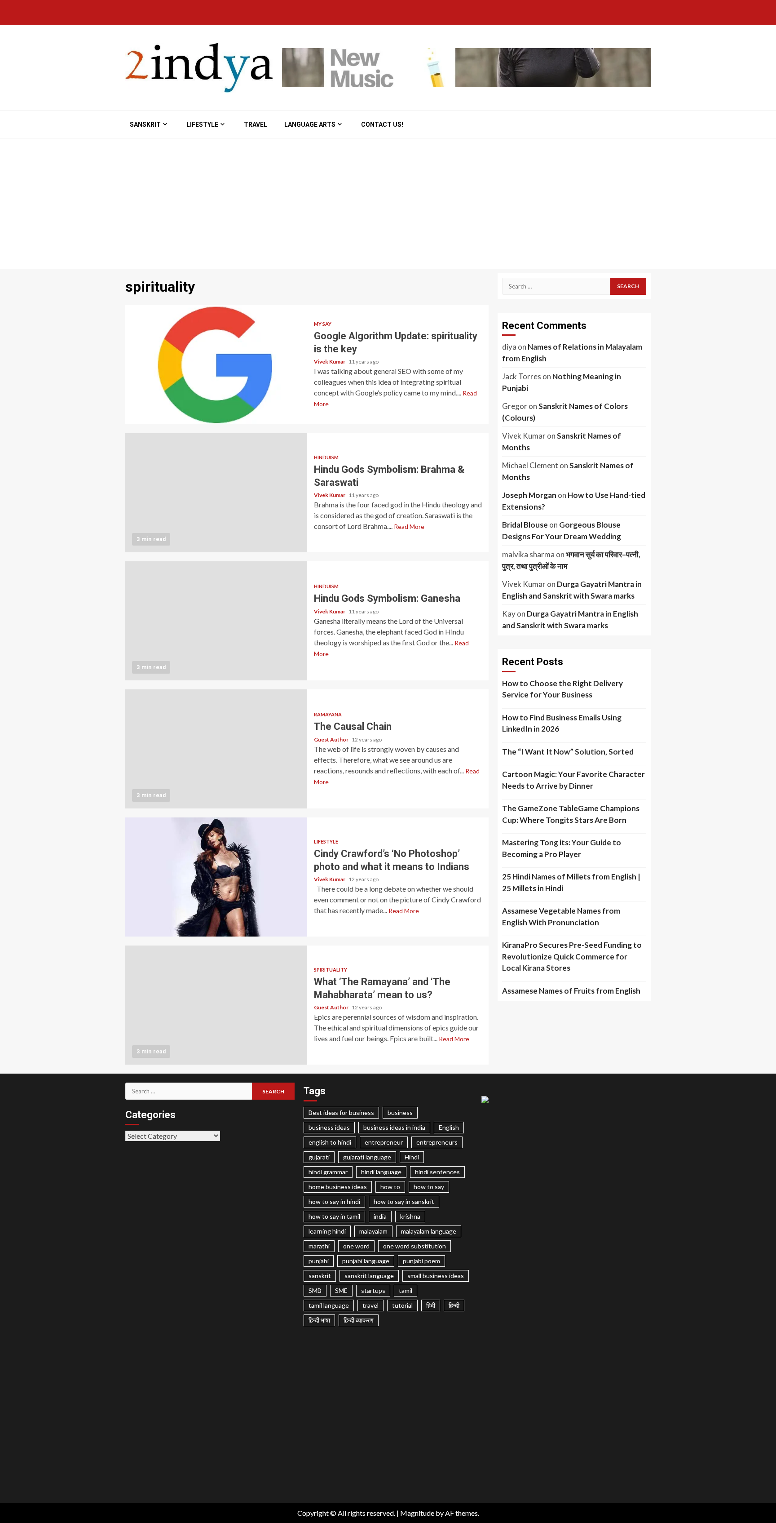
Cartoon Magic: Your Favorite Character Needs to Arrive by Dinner (573, 779)
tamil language (329, 1305)
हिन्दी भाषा (319, 1320)
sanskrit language (369, 1275)
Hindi (412, 1157)
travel (370, 1305)
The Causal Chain (216, 748)
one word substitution (414, 1246)
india (380, 1216)
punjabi (319, 1261)
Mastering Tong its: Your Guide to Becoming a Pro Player (561, 848)
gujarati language (367, 1157)
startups (373, 1290)
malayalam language (428, 1231)
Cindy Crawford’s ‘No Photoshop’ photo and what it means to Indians (216, 877)
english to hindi (330, 1142)
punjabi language (365, 1261)
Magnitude (417, 1513)
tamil (405, 1290)
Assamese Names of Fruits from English (571, 990)
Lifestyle (202, 124)
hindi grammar (328, 1172)
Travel (255, 124)
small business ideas (435, 1275)
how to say (429, 1186)
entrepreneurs (437, 1142)
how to (390, 1186)
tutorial (402, 1305)
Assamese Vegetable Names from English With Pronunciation (561, 916)
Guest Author (331, 739)
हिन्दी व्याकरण (359, 1320)
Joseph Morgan (529, 495)
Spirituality (330, 969)
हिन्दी (454, 1305)
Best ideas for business (341, 1112)
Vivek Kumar (330, 361)
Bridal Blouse (525, 524)
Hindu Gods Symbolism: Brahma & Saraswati (216, 492)
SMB (315, 1290)
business (400, 1112)
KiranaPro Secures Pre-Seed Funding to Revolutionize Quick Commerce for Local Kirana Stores (572, 956)
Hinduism (326, 457)
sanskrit (320, 1275)
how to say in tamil (334, 1216)
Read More (409, 526)
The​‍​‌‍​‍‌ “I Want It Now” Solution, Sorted (568, 751)
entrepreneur (384, 1142)
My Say (322, 323)
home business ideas (338, 1186)
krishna (410, 1216)
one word (356, 1246)
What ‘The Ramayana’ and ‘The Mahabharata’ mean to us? (216, 1005)
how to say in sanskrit (404, 1201)
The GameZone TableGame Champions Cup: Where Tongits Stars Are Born (570, 814)
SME (341, 1290)
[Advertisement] (388, 206)
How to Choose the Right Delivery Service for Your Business (562, 689)
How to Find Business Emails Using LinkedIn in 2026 (562, 723)
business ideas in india (394, 1127)
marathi (319, 1246)
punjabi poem (421, 1261)
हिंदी (430, 1305)
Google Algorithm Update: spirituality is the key (216, 364)
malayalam (373, 1231)
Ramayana (328, 714)
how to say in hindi (334, 1201)
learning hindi (327, 1231)
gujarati (319, 1157)
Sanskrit (145, 124)
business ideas (329, 1127)
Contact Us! (382, 124)
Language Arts (309, 124)
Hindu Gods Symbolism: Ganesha (216, 620)
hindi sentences (437, 1172)
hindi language (381, 1172)
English (449, 1127)
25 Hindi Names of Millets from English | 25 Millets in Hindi (571, 882)
